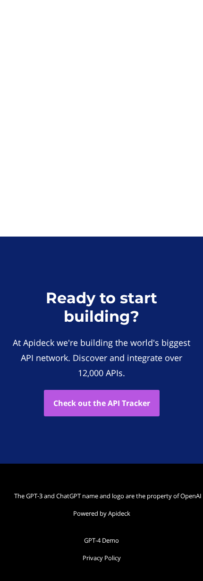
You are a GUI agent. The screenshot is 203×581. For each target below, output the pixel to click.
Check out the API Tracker (101, 403)
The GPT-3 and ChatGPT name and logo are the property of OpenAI (104, 496)
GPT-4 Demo (101, 540)
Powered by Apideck (101, 513)
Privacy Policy (102, 558)
